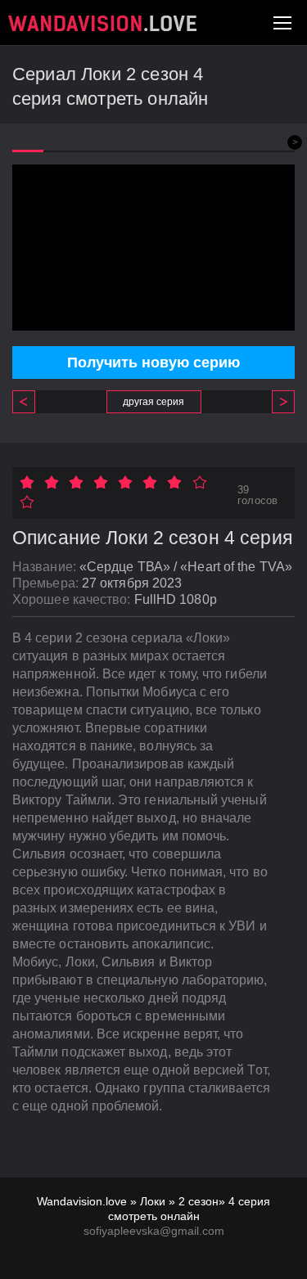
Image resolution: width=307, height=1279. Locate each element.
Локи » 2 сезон (179, 1201)
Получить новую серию (153, 362)
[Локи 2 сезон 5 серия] (277, 401)
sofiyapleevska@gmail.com (154, 1230)
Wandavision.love (82, 1201)
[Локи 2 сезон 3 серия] (29, 401)
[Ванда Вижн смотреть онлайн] (102, 24)
